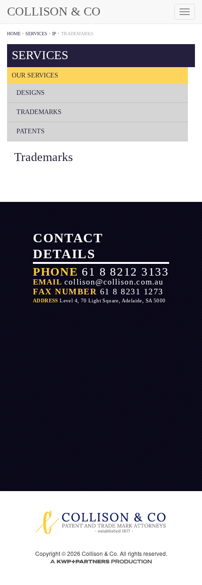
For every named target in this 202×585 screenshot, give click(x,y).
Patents (30, 131)
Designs (30, 92)
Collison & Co (54, 11)
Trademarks (39, 111)
